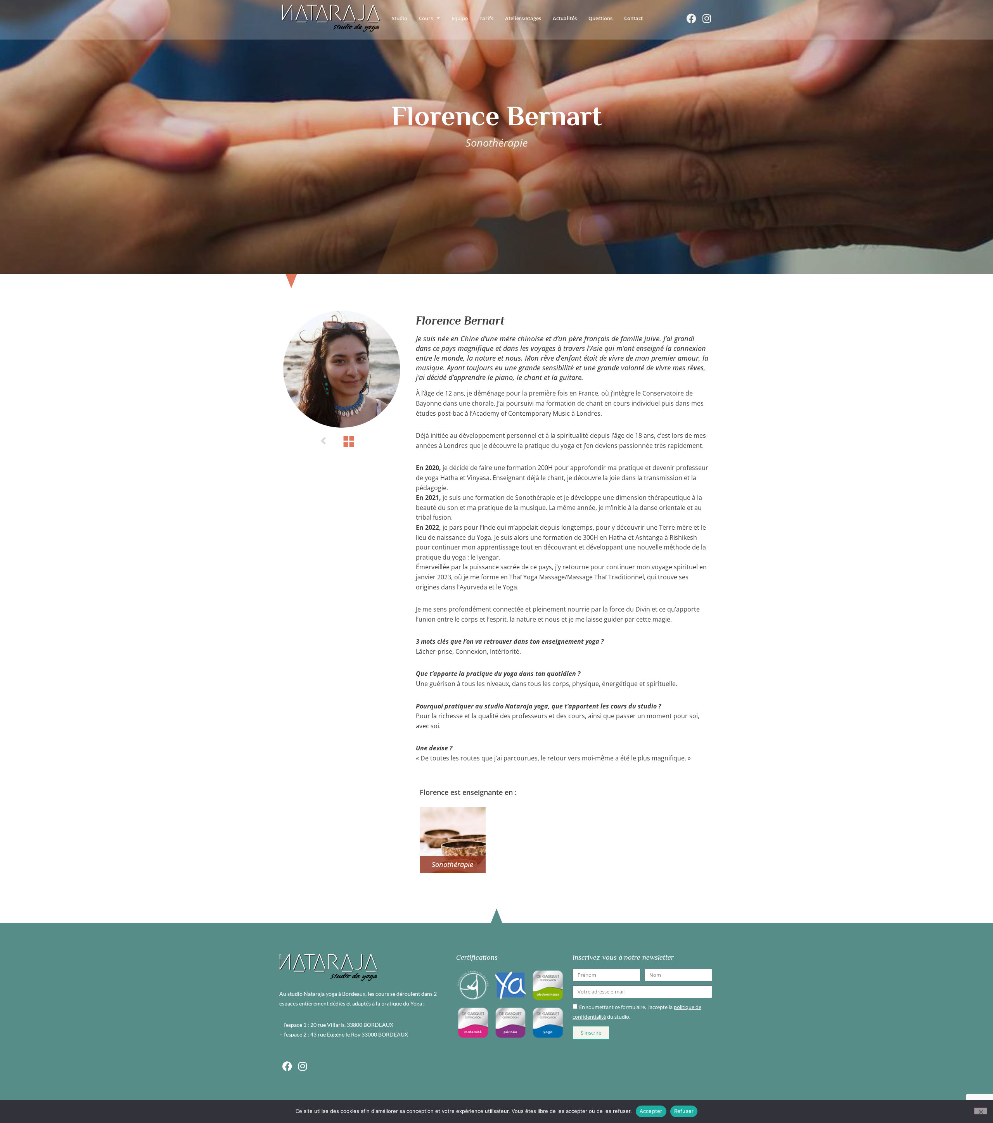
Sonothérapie (452, 864)
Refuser (684, 1111)
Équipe (460, 18)
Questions (600, 18)
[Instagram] (706, 18)
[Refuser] (980, 1110)
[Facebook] (691, 18)
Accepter (651, 1111)
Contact (633, 18)
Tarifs (486, 18)
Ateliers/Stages (523, 18)
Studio (399, 18)
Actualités (565, 18)
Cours (426, 18)
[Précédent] (323, 441)
